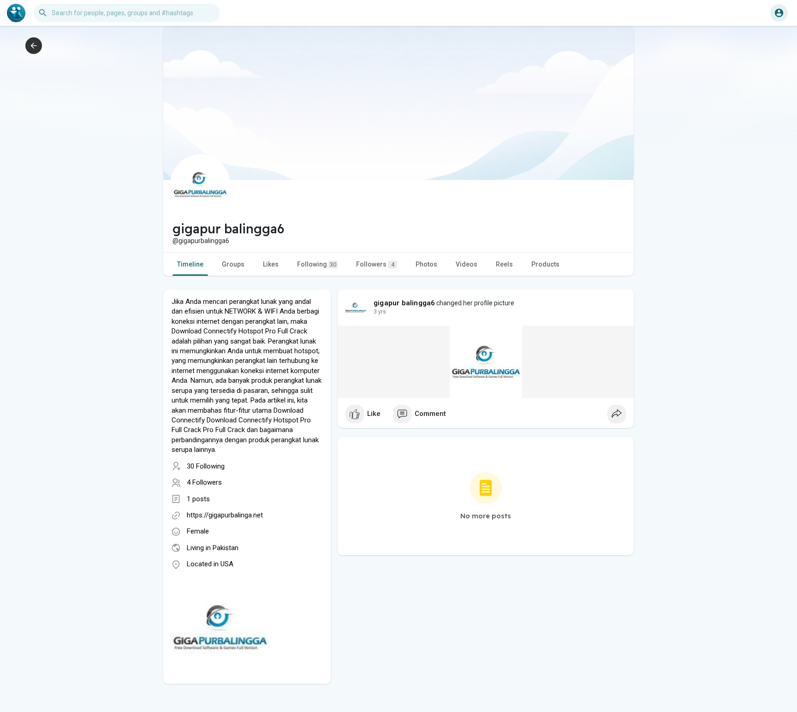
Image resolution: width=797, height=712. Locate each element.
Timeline (190, 264)
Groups (233, 264)
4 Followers (204, 482)
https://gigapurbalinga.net (225, 515)
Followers (375, 264)
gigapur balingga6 (404, 303)
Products (545, 264)
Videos (466, 264)
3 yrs (380, 312)
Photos (426, 264)
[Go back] (33, 45)
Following (316, 264)
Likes (271, 264)
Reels (504, 264)
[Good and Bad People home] (16, 13)
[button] (779, 13)
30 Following (206, 466)
